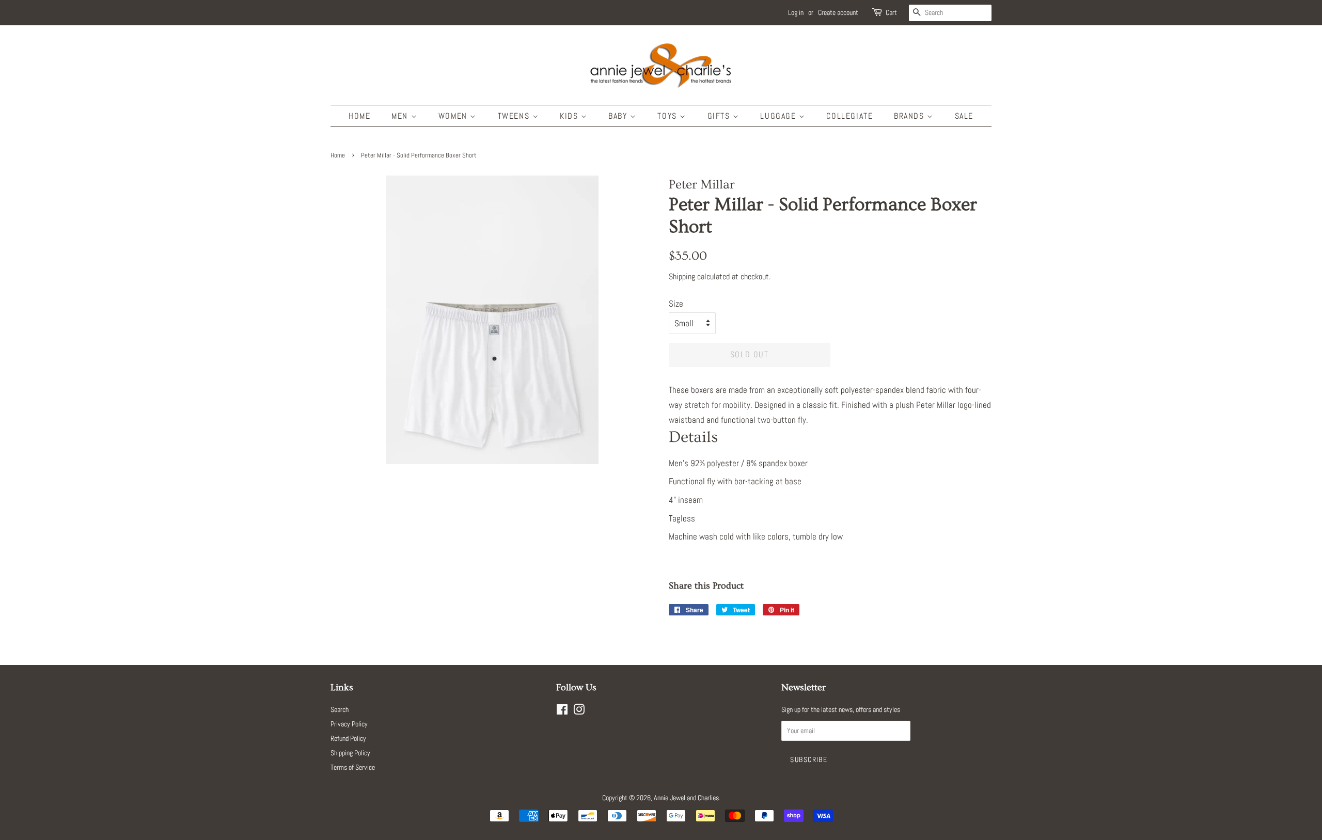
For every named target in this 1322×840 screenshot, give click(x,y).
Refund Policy (348, 738)
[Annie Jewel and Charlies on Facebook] (562, 711)
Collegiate (849, 115)
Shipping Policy (350, 752)
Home (359, 115)
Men (401, 115)
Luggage (779, 115)
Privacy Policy (349, 723)
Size (676, 303)
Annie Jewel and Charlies (686, 797)
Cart (891, 12)
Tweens (515, 115)
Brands (910, 115)
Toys (668, 115)
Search (339, 709)
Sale (964, 115)
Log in (796, 12)
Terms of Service (352, 767)
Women (454, 115)
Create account (838, 12)
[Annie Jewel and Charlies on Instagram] (579, 711)
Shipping (682, 276)
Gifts (720, 115)
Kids (570, 115)
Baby (619, 115)
